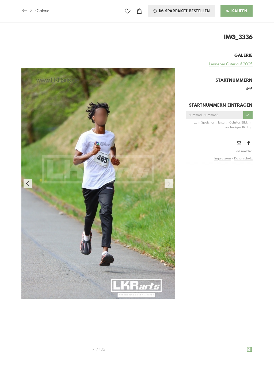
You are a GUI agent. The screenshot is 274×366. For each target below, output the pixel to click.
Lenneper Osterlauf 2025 (231, 64)
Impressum (222, 158)
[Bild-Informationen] (249, 349)
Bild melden (244, 151)
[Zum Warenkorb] (139, 11)
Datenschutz (243, 158)
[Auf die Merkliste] (127, 11)
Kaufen (238, 11)
